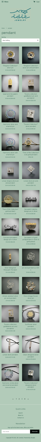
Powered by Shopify (29, 437)
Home (3, 28)
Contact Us (20, 417)
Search (21, 413)
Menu (6, 2)
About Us (20, 415)
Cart (37, 2)
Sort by (4, 37)
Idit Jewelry (20, 437)
